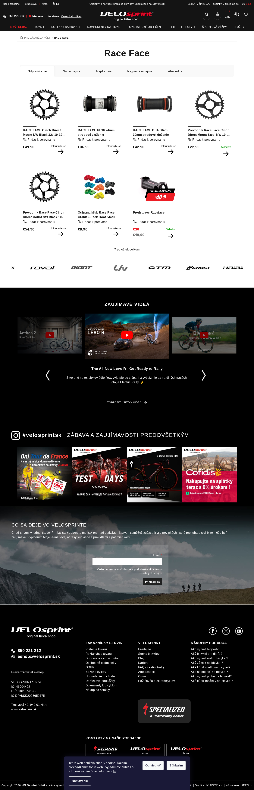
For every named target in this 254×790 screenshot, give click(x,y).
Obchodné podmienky (101, 662)
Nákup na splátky (98, 690)
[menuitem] (18, 27)
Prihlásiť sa (152, 581)
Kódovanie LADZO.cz (239, 785)
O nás (142, 676)
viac (248, 3)
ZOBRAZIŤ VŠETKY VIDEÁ (124, 402)
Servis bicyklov (148, 653)
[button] (81, 278)
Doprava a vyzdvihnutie (102, 658)
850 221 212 (16, 16)
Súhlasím (176, 765)
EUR (227, 11)
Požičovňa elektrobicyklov (156, 680)
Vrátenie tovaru (96, 649)
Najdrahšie (103, 71)
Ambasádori (146, 671)
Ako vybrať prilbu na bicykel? (211, 676)
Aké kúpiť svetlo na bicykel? (210, 667)
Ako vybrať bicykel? (205, 649)
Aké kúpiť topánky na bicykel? (212, 680)
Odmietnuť (153, 765)
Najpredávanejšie (139, 71)
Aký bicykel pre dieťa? (206, 653)
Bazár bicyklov (96, 671)
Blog (141, 658)
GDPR (90, 667)
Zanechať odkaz (71, 16)
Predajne (144, 649)
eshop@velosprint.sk (39, 656)
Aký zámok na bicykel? (207, 662)
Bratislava (31, 3)
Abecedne (175, 71)
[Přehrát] (50, 335)
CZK (227, 16)
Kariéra (143, 662)
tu (114, 771)
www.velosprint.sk (24, 709)
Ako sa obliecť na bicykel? (209, 671)
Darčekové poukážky (100, 680)
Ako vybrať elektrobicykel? (209, 658)
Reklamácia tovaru (99, 653)
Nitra (44, 3)
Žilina (56, 3)
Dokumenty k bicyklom (101, 685)
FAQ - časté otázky (151, 667)
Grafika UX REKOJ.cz (208, 785)
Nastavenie (80, 780)
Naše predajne (11, 3)
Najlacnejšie (71, 71)
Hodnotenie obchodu (100, 676)
